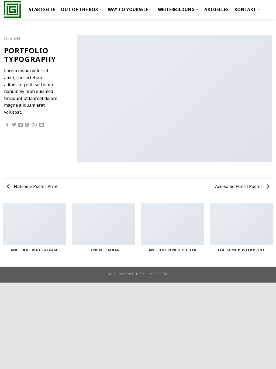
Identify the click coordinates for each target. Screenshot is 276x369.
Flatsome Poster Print (35, 186)
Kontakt (245, 9)
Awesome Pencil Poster (239, 186)
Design (12, 38)
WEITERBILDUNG (176, 9)
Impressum (158, 273)
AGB (111, 273)
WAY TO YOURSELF (128, 9)
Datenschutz (132, 273)
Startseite (42, 9)
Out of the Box (79, 9)
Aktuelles (216, 9)
